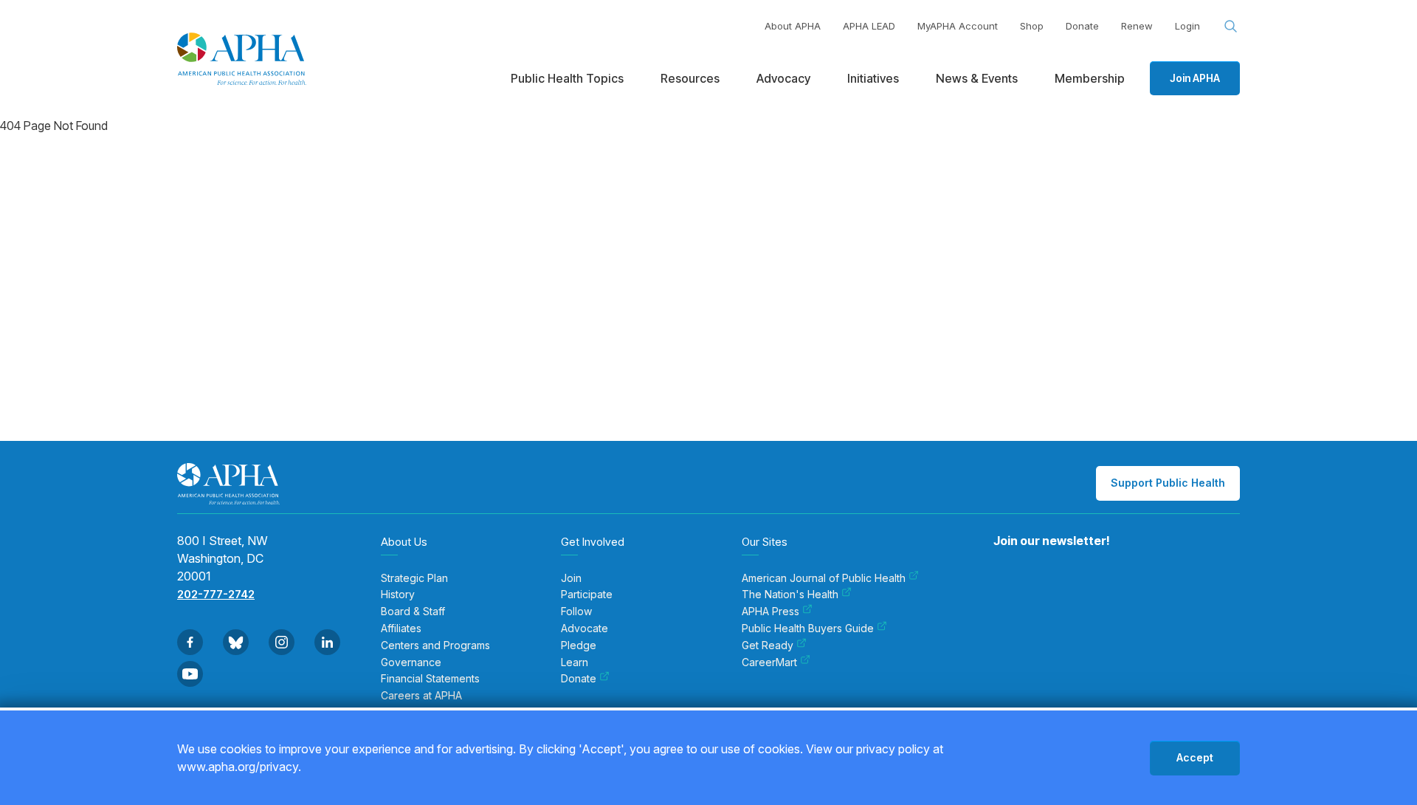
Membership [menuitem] (1090, 78)
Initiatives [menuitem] (873, 78)
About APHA (793, 26)
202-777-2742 (216, 594)
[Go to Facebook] (190, 642)
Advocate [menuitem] (584, 628)
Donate (1082, 26)
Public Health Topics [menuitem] (567, 78)
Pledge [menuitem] (578, 645)
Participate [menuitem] (587, 594)
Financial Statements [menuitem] (430, 679)
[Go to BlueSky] (236, 642)
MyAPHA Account (957, 26)
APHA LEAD (869, 26)
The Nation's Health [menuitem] (790, 594)
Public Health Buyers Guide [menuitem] (808, 628)
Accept (1194, 757)
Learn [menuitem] (574, 662)
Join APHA (1195, 78)
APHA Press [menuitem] (770, 611)
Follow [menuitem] (576, 611)
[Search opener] (1231, 26)
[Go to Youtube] (190, 674)
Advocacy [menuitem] (783, 78)
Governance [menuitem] (411, 662)
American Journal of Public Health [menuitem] (824, 578)
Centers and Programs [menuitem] (435, 645)
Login (1187, 26)
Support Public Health (1168, 482)
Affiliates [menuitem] (401, 628)
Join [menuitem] (571, 578)
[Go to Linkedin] (327, 642)
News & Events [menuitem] (977, 78)
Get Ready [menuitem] (767, 645)
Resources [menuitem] (690, 78)
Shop (1032, 26)
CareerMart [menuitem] (769, 662)
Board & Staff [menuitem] (413, 611)
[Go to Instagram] (281, 642)
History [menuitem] (398, 594)
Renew (1137, 26)
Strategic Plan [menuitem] (414, 578)
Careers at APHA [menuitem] (421, 696)
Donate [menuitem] (578, 679)
